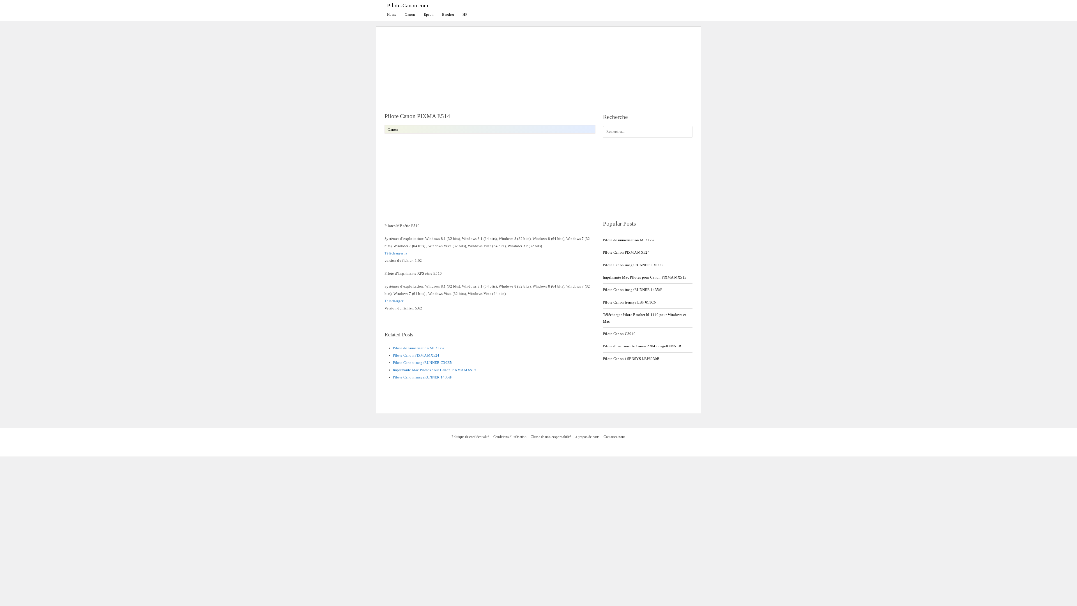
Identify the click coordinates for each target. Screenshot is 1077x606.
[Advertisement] (538, 66)
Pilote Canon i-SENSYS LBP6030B (631, 359)
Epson (429, 14)
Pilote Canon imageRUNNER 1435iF (422, 377)
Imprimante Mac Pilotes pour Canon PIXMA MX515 (435, 370)
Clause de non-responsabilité (551, 437)
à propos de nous (588, 437)
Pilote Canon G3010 (619, 334)
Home (391, 14)
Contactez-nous (614, 437)
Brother (448, 14)
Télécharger (394, 301)
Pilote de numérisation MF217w (418, 348)
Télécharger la (396, 253)
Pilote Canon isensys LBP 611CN (630, 302)
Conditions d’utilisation (509, 437)
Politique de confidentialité (470, 437)
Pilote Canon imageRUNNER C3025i (423, 363)
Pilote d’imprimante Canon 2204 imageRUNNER (642, 346)
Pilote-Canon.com (407, 5)
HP (464, 14)
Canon (410, 14)
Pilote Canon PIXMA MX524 (416, 355)
